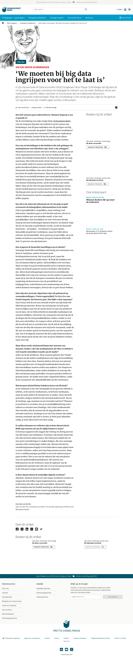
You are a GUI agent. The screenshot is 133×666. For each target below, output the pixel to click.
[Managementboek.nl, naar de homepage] (11, 12)
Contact (5, 593)
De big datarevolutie (61, 121)
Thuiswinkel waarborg (12, 638)
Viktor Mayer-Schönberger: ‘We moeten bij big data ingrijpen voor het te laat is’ (62, 23)
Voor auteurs (7, 610)
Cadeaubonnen (42, 597)
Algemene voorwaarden (32, 638)
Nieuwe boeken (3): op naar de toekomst (100, 201)
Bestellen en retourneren (12, 601)
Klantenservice (8, 584)
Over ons (5, 589)
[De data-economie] (93, 127)
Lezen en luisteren (9, 605)
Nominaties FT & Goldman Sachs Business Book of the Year (99, 232)
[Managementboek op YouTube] (66, 649)
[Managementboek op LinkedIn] (61, 649)
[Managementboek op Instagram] (71, 649)
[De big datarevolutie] (93, 164)
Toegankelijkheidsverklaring (100, 638)
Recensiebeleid (8, 614)
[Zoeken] (86, 9)
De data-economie (93, 143)
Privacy (56, 638)
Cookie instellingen (79, 638)
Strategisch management (27, 23)
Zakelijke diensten (43, 589)
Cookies (66, 638)
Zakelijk (39, 584)
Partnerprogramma (9, 618)
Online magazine (12, 23)
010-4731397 (126, 18)
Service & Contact (120, 638)
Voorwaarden (7, 597)
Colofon (47, 638)
